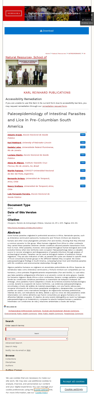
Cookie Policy (41, 392)
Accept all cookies (73, 381)
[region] (47, 385)
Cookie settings (41, 390)
